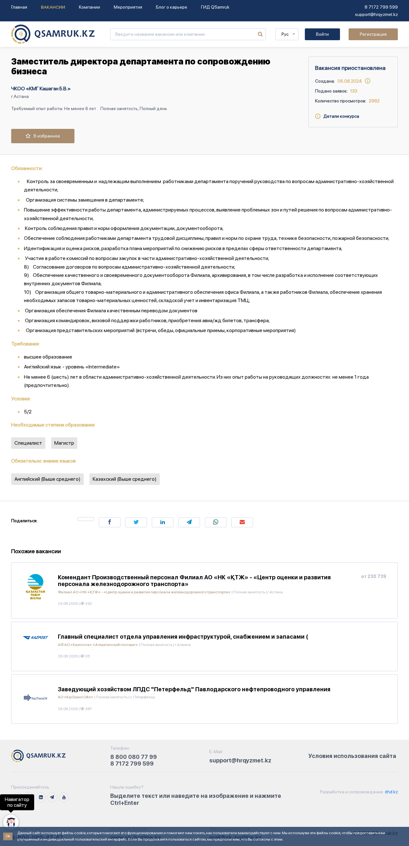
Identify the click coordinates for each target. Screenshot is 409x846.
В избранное (45, 135)
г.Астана (20, 96)
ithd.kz (391, 791)
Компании (89, 7)
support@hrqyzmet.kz (376, 14)
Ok (7, 836)
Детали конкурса (339, 116)
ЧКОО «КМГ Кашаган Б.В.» (41, 88)
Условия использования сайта (352, 756)
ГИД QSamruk (215, 7)
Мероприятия (128, 7)
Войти (322, 34)
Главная (19, 7)
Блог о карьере (171, 7)
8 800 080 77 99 (133, 756)
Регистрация (373, 34)
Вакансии (53, 7)
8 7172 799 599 (381, 7)
